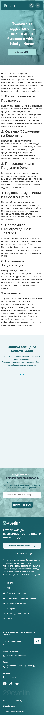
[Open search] (31, 5)
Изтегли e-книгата (22, 505)
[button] (37, 5)
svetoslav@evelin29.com (16, 656)
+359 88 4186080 (14, 677)
